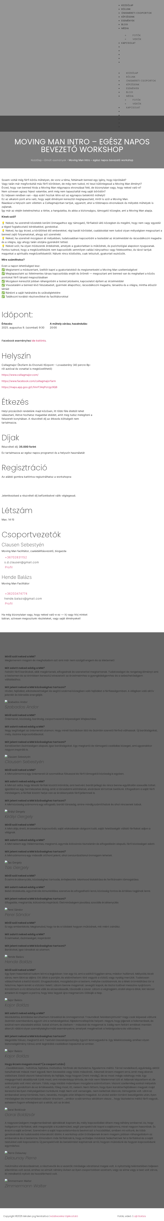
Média (125, 28)
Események (128, 20)
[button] (138, 66)
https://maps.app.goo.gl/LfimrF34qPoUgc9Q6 (29, 387)
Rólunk (126, 9)
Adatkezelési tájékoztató (64, 1216)
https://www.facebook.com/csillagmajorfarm (29, 381)
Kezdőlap (127, 5)
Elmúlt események (55, 160)
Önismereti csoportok (136, 13)
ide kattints (39, 341)
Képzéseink (128, 16)
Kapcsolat (128, 43)
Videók (137, 39)
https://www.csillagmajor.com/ (20, 374)
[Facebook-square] (154, 1216)
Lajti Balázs (139, 1216)
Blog (124, 24)
